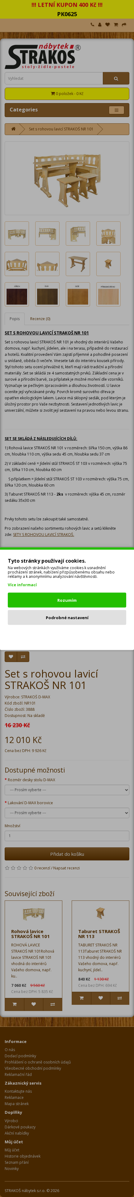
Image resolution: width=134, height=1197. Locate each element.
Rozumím (67, 600)
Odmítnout (67, 634)
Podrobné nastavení (67, 617)
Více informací (22, 584)
